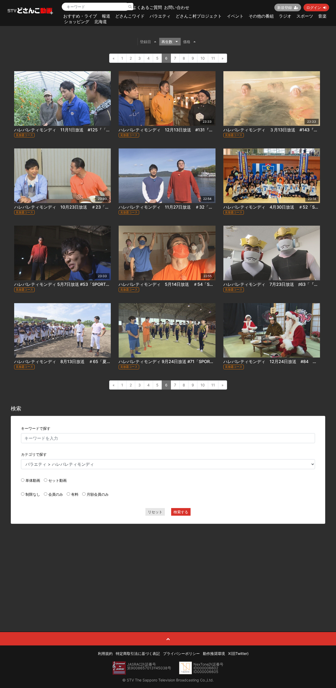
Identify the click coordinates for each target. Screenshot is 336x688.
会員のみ (55, 494)
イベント (235, 16)
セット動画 (57, 480)
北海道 (100, 21)
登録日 (145, 41)
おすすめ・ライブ (80, 16)
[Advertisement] (168, 566)
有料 (74, 494)
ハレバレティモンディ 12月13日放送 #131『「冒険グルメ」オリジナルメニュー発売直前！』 (210, 129)
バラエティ (160, 16)
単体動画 (32, 480)
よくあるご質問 (147, 7)
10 (203, 58)
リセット (155, 512)
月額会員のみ (98, 494)
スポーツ (304, 16)
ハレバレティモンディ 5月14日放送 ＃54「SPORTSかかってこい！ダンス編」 (196, 284)
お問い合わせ (176, 7)
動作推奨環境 (214, 653)
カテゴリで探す (34, 454)
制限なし (32, 494)
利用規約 (105, 653)
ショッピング (76, 21)
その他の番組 (261, 16)
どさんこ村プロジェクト (199, 16)
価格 (186, 41)
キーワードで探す (35, 428)
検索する (181, 512)
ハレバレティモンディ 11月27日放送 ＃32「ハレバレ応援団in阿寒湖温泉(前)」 (196, 207)
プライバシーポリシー (181, 653)
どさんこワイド (130, 16)
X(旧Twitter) (238, 653)
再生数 (166, 41)
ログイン (313, 7)
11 (213, 58)
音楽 (322, 16)
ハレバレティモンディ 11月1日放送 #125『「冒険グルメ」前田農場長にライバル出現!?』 (101, 129)
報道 (106, 16)
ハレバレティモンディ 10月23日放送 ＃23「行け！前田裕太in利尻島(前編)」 (90, 207)
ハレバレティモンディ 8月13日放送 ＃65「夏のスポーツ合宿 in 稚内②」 (87, 361)
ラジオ (285, 16)
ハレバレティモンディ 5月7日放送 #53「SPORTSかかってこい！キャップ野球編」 (92, 284)
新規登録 (284, 7)
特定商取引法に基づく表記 (138, 653)
